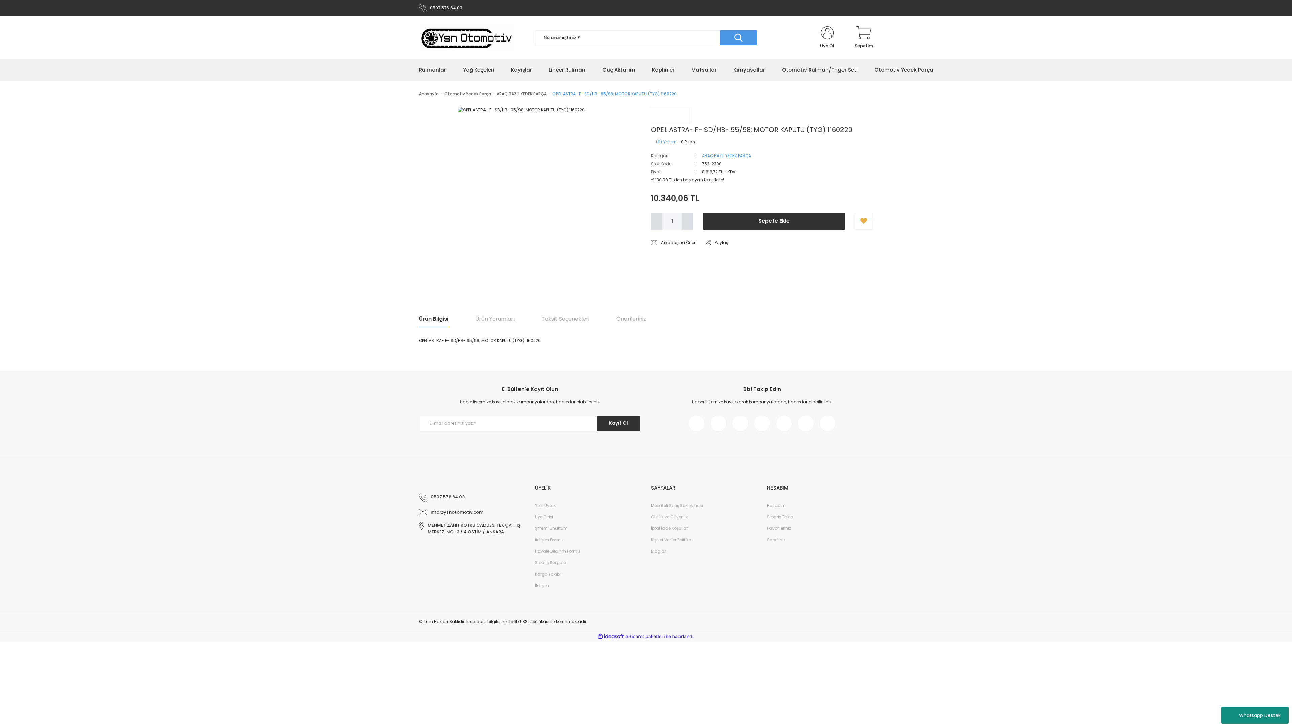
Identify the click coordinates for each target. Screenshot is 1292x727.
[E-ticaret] (645, 637)
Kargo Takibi (548, 574)
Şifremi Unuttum (551, 528)
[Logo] (466, 37)
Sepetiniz (776, 540)
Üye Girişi (544, 517)
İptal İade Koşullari (670, 528)
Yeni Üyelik (545, 505)
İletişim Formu (549, 540)
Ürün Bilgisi (433, 319)
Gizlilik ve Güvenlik (669, 517)
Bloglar (658, 551)
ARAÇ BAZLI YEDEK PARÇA (726, 156)
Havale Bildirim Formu (557, 551)
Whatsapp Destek (1260, 715)
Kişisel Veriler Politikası (673, 540)
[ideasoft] (610, 636)
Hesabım (776, 505)
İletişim (542, 585)
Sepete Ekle (774, 221)
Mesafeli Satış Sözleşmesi (677, 505)
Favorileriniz (779, 528)
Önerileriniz (631, 319)
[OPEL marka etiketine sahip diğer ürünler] (671, 115)
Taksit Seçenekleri (565, 319)
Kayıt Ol (618, 423)
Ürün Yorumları (495, 319)
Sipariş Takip (780, 517)
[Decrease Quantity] (656, 221)
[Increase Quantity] (687, 221)
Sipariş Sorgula (550, 562)
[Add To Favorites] (864, 221)
